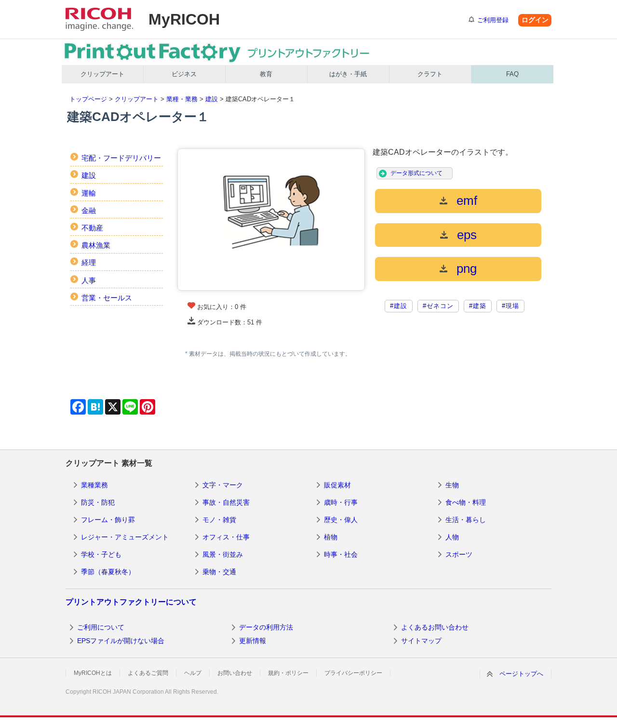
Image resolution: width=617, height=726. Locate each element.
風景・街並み (222, 554)
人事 (88, 280)
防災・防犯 (98, 502)
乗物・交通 (219, 572)
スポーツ (458, 554)
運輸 (88, 193)
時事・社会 (341, 554)
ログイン (535, 20)
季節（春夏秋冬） (108, 572)
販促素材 (337, 485)
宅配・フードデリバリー (121, 158)
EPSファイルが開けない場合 (120, 641)
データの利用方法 (266, 627)
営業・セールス (106, 298)
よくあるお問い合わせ (435, 627)
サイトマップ (421, 641)
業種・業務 (182, 99)
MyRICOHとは (93, 673)
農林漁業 (95, 245)
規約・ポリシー (288, 673)
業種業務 (94, 485)
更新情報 (252, 641)
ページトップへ (521, 673)
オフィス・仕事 (226, 537)
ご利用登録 (493, 20)
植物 (330, 537)
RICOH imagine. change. (99, 19)
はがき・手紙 (348, 74)
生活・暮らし (465, 520)
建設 (211, 99)
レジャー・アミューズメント (125, 537)
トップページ (88, 99)
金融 (88, 210)
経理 (88, 262)
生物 (452, 485)
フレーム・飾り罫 (108, 520)
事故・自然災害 (226, 502)
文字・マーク (222, 485)
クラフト (430, 74)
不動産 (92, 228)
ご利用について (100, 627)
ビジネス (184, 74)
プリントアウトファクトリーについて (131, 602)
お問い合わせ (234, 673)
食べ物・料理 (465, 502)
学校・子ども (101, 554)
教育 (266, 74)
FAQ (512, 74)
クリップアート (102, 74)
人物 (452, 537)
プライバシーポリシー (353, 673)
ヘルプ (192, 673)
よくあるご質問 (148, 673)
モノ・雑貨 (219, 520)
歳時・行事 (341, 502)
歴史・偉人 (341, 520)
